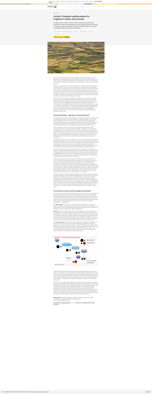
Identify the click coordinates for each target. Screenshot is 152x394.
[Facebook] (67, 37)
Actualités (76, 6)
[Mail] (68, 37)
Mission (88, 6)
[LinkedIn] (65, 37)
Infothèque (69, 6)
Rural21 (73, 302)
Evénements (82, 6)
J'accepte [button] (148, 391)
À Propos (93, 6)
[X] (64, 37)
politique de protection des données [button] (41, 391)
